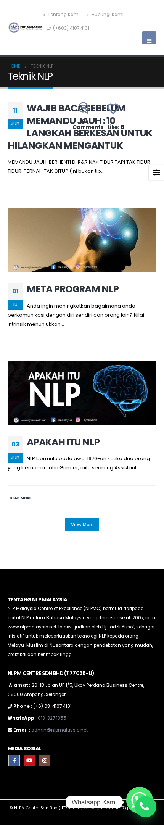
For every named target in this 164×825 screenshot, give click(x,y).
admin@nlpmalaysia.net (59, 730)
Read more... (22, 497)
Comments (88, 124)
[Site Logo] (25, 28)
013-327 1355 (52, 718)
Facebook (14, 760)
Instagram (44, 760)
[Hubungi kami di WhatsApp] (145, 806)
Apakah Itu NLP (63, 442)
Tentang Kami (64, 14)
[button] (149, 37)
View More (82, 525)
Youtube (29, 760)
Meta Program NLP (73, 289)
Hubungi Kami (108, 14)
